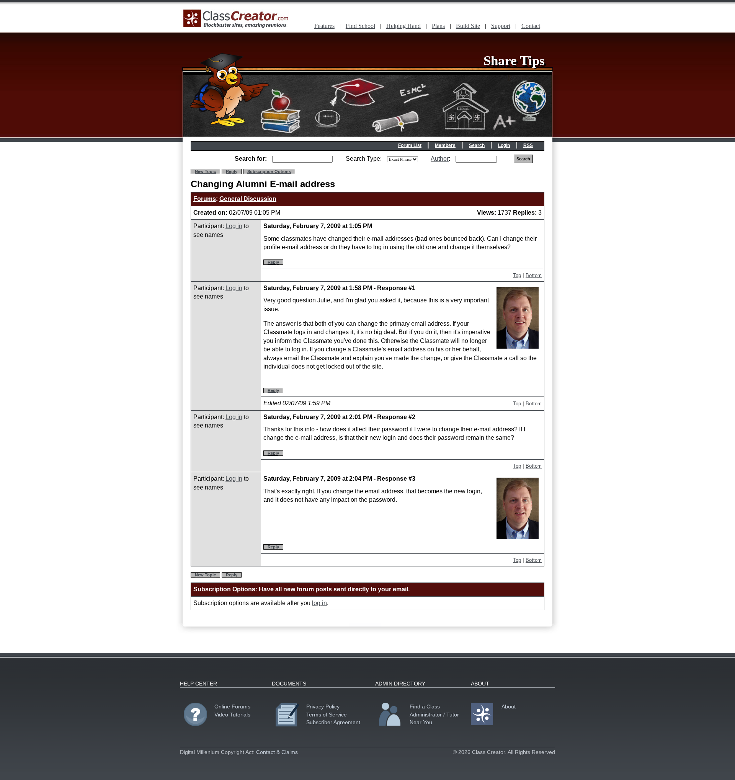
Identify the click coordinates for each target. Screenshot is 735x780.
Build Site (468, 26)
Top (517, 275)
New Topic (205, 171)
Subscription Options (269, 171)
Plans (438, 26)
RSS (528, 145)
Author (440, 158)
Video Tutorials (232, 714)
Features (324, 26)
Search (477, 145)
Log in (233, 226)
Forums (204, 199)
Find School (360, 26)
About (508, 706)
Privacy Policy (323, 706)
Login (504, 145)
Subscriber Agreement (333, 722)
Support (500, 26)
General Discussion (247, 199)
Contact (530, 26)
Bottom (534, 275)
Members (445, 145)
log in (319, 603)
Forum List (409, 145)
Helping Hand (403, 26)
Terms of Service (326, 714)
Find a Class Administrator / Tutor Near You (434, 714)
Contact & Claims (277, 752)
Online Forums (232, 706)
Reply (231, 171)
